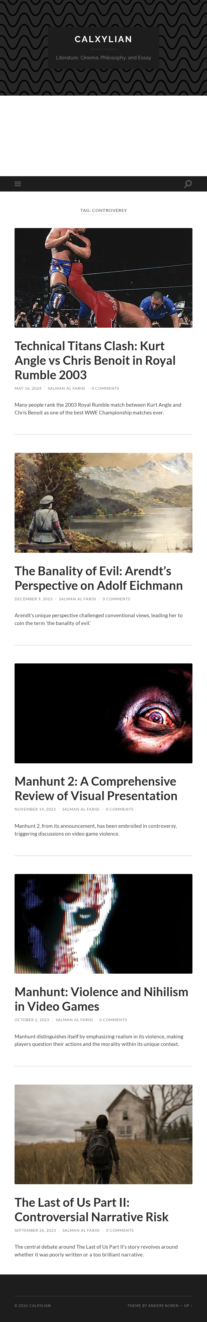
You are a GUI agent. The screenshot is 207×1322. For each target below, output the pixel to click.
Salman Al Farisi (66, 388)
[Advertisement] (103, 136)
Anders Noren (163, 1305)
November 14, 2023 (35, 809)
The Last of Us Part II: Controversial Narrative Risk (92, 1209)
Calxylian (104, 39)
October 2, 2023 (32, 1019)
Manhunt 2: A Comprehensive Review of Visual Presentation (96, 788)
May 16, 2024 (28, 388)
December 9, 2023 (34, 599)
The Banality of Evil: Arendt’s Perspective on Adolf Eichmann (99, 578)
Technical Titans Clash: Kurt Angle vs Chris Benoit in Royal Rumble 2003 (95, 360)
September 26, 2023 (35, 1230)
